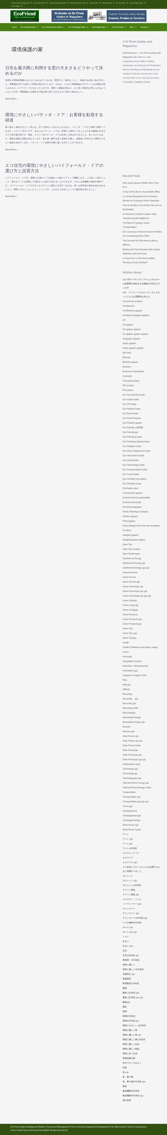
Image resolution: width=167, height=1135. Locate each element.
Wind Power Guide (132, 829)
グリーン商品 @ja (131, 894)
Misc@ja (126, 684)
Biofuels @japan (130, 362)
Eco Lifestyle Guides (28, 27)
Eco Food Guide (130, 413)
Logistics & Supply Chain (134, 675)
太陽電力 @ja (129, 974)
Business (127, 366)
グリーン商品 (129, 890)
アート (126, 834)
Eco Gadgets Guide (132, 446)
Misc (125, 680)
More (132, 27)
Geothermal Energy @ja (134, 563)
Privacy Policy (37, 1130)
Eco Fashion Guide (131, 409)
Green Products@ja (132, 624)
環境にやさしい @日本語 (134, 1025)
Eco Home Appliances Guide (136, 451)
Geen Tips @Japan (131, 549)
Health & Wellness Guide (78, 3)
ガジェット (128, 876)
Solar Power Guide (132, 745)
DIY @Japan (128, 385)
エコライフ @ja (130, 862)
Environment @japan (132, 493)
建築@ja (126, 1002)
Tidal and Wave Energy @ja (136, 783)
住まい (126, 941)
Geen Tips (127, 544)
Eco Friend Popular (132, 418)
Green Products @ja (132, 619)
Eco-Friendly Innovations (135, 479)
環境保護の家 (129, 1058)
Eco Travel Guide (131, 474)
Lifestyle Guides (107, 3)
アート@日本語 (130, 848)
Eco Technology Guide (133, 465)
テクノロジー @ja (131, 913)
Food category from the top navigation (141, 525)
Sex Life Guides (121, 3)
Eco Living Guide (131, 460)
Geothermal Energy (132, 558)
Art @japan (128, 324)
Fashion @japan (130, 516)
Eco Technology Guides (77, 27)
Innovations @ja (130, 670)
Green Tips (128, 628)
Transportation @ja (132, 797)
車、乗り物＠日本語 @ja (134, 1081)
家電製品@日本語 (131, 983)
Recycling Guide (130, 708)
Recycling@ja (129, 712)
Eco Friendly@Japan (132, 437)
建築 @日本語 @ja (131, 992)
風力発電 (127, 1100)
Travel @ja (128, 806)
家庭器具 (127, 978)
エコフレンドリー (131, 853)
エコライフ (128, 857)
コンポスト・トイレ (132, 899)
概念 (125, 1007)
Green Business (130, 572)
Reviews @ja (129, 731)
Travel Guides (15, 6)
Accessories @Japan (132, 301)
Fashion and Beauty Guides (57, 3)
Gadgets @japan (130, 535)
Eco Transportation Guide (135, 469)
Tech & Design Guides (136, 3)
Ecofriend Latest (130, 488)
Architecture (129, 306)
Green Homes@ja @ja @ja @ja (137, 596)
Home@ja (127, 656)
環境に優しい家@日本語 (134, 1039)
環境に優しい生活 (131, 1044)
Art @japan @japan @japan (135, 334)
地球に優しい (129, 964)
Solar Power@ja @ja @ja (134, 759)
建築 (125, 988)
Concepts (127, 376)
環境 (125, 1011)
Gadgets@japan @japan (134, 539)
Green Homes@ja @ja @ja (135, 591)
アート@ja (127, 843)
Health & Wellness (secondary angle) (140, 647)
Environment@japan (132, 507)
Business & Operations (133, 371)
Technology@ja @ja (132, 778)
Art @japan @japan (132, 329)
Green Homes (129, 577)
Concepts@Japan (131, 381)
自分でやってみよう (132, 1063)
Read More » (11, 99)
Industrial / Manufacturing (135, 666)
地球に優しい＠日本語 (133, 969)
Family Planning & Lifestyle (135, 511)
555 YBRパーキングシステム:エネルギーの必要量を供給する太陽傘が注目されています (141, 283)
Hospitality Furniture (132, 661)
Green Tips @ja (130, 633)
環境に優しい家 (130, 1030)
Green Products (130, 614)
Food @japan (129, 521)
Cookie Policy (22, 1130)
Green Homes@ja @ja (133, 586)
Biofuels (126, 357)
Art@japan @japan (131, 338)
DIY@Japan (128, 390)
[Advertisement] (142, 129)
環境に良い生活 (130, 1053)
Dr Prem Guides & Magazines (20, 3)
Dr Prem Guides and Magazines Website (28, 1127)
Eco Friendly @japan (132, 423)
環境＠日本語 (129, 1016)
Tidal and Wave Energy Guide (137, 787)
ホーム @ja (128, 927)
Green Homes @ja (131, 582)
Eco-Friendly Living (132, 483)
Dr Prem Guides (118, 27)
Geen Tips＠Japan (131, 553)
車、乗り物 (128, 1077)
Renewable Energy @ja (134, 722)
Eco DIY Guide (129, 404)
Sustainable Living (131, 764)
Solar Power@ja (130, 750)
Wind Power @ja (130, 825)
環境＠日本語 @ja (131, 1021)
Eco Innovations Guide (133, 455)
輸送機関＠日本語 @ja (133, 1095)
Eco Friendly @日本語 (133, 427)
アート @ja (128, 839)
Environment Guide (132, 502)
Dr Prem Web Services (117, 1127)
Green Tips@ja (129, 638)
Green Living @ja (130, 605)
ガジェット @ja (130, 880)
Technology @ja (130, 769)
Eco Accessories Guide (134, 395)
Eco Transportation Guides (52, 27)
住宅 (125, 950)
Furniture (127, 530)
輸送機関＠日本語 (131, 1091)
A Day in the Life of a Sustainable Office (141, 192)
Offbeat (126, 689)
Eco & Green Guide (39, 3)
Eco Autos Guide (131, 399)
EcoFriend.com (130, 53)
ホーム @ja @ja (130, 932)
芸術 (125, 1067)
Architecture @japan (132, 310)
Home (14, 27)
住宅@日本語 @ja (131, 955)
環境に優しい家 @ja (132, 1035)
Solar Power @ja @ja (132, 741)
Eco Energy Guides (99, 27)
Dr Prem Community (76, 1127)
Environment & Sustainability (136, 497)
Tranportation (129, 792)
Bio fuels (127, 352)
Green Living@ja (130, 610)
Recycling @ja (130, 698)
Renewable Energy (132, 717)
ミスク (126, 936)
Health (126, 642)
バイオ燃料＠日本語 (132, 922)
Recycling (128, 694)
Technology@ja (130, 773)
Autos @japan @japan (133, 348)
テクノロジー (129, 908)
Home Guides (94, 3)
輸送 (125, 1086)
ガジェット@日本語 (132, 885)
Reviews (127, 726)
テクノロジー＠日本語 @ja (135, 918)
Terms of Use (132, 1127)
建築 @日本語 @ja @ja (133, 997)
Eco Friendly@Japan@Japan (136, 441)
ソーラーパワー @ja (132, 904)
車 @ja (126, 1072)
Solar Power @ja (130, 736)
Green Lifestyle (130, 600)
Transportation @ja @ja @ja (135, 801)
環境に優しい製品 (131, 1049)
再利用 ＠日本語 (131, 960)
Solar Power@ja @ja (132, 755)
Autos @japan (129, 343)
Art (124, 320)
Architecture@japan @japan (136, 315)
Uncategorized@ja (131, 820)
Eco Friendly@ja (130, 432)
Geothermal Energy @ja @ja (136, 568)
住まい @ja (128, 946)
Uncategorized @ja (132, 815)
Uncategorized (130, 811)
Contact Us (144, 27)
